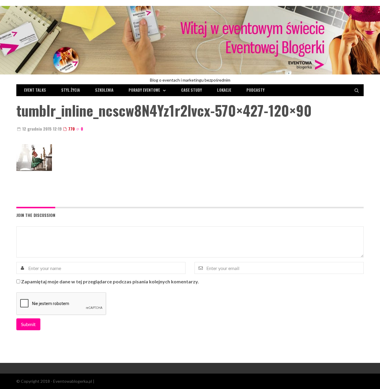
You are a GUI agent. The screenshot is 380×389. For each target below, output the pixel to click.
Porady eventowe (144, 90)
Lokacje (224, 90)
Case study (191, 90)
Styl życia (70, 90)
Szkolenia (104, 90)
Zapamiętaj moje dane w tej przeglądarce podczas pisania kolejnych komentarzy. (110, 281)
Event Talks (35, 90)
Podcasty (255, 90)
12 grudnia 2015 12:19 (41, 129)
